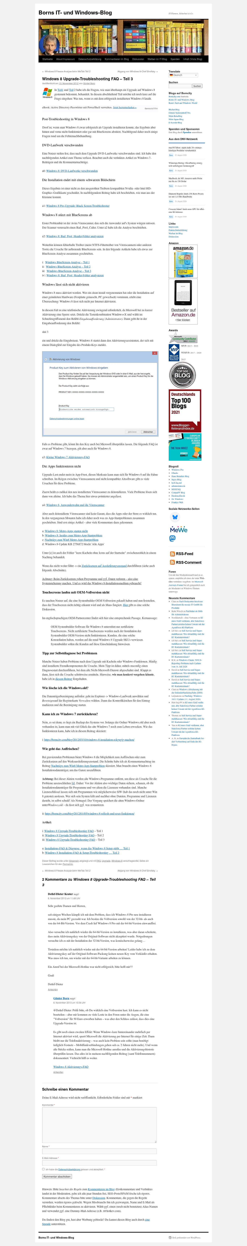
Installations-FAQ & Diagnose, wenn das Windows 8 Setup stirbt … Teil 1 (87, 848)
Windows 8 (117, 860)
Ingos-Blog (176, 479)
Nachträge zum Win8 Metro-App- (64, 540)
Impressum (173, 226)
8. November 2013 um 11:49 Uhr (64, 898)
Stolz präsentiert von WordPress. (186, 1237)
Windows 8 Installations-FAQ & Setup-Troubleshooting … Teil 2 (82, 852)
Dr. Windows (177, 498)
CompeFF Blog (178, 492)
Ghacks (175, 472)
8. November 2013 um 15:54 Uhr (69, 1002)
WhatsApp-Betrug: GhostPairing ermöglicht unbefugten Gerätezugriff (186, 164)
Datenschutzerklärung (89, 59)
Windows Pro (178, 469)
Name (46, 1146)
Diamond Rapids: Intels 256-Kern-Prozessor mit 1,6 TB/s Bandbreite (186, 195)
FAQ (99, 860)
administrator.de (178, 485)
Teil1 (60, 90)
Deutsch (177, 75)
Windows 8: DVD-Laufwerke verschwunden (72, 171)
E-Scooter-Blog (175, 122)
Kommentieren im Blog (117, 59)
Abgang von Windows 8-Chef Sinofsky (138, 71)
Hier (126, 605)
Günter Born (89, 83)
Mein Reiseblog (175, 115)
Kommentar (48, 1104)
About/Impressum (65, 59)
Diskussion (138, 59)
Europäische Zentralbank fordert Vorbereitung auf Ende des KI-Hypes (188, 741)
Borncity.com (174, 96)
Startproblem (91, 540)
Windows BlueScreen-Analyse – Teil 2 (68, 266)
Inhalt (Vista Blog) (192, 59)
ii (73, 783)
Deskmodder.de (178, 495)
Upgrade (106, 860)
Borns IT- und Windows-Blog (75, 12)
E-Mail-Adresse (50, 1157)
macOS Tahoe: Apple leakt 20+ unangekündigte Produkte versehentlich (185, 149)
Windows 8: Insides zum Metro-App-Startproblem (73, 535)
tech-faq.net (177, 482)
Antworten (53, 989)
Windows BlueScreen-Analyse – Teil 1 (67, 262)
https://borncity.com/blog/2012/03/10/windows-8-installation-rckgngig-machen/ (89, 739)
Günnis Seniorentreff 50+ (180, 112)
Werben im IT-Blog (157, 59)
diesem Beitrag (63, 679)
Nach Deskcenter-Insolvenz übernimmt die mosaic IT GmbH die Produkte (187, 604)
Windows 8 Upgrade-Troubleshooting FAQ (69, 831)
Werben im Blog (176, 233)
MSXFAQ (176, 489)
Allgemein (74, 860)
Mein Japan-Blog (176, 119)
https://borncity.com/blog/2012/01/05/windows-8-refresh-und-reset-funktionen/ (89, 813)
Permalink (68, 863)
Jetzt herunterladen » (125, 107)
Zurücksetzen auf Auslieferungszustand (104, 566)
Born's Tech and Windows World (183, 102)
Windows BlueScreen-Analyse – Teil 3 (69, 271)
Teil (71, 90)
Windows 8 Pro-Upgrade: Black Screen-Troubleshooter (77, 206)
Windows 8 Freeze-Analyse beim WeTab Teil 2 (66, 71)
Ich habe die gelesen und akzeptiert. (75, 1169)
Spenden (175, 59)
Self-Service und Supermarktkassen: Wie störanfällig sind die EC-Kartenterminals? (188, 634)
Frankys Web (177, 502)
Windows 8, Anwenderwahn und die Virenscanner (75, 505)
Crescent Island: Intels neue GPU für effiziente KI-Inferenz (187, 210)
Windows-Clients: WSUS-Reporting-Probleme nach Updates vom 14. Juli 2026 (187, 663)
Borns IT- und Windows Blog (181, 99)
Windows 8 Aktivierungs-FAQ (70, 1067)
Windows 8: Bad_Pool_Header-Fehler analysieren (74, 236)
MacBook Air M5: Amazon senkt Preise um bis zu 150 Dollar (185, 180)
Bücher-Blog (174, 109)
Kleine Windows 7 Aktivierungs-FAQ (68, 457)
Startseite (47, 59)
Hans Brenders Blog (180, 476)
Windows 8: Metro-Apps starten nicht (66, 531)
